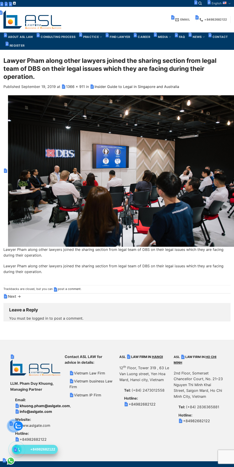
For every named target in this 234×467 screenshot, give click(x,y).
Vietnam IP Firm (87, 395)
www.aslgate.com (35, 425)
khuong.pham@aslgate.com (45, 405)
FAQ (182, 37)
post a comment (69, 289)
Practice (91, 37)
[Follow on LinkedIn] (14, 3)
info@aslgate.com (36, 411)
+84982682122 (33, 439)
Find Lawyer (120, 37)
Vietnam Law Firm (89, 373)
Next (14, 296)
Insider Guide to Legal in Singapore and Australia (137, 86)
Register (17, 45)
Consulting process (58, 37)
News (197, 37)
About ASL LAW (20, 37)
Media (163, 37)
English (217, 3)
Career (144, 37)
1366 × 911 (75, 86)
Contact (220, 37)
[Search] (200, 3)
